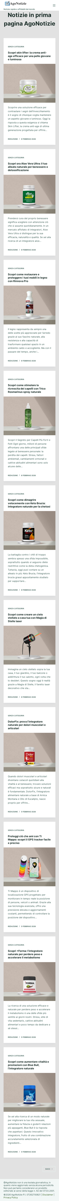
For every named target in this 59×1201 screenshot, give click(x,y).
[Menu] (54, 5)
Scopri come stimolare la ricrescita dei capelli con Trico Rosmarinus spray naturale (27, 388)
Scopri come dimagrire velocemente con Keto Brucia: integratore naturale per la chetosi (29, 503)
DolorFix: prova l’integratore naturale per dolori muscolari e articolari (27, 725)
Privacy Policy (11, 1197)
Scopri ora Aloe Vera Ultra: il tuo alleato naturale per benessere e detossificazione (28, 167)
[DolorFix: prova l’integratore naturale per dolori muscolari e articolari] (30, 752)
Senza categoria (16, 47)
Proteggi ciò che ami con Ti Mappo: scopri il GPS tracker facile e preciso (29, 839)
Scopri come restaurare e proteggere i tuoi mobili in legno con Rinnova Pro (27, 278)
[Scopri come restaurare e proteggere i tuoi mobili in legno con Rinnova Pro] (30, 305)
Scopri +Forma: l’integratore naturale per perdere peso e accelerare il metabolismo (25, 954)
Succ (47, 1169)
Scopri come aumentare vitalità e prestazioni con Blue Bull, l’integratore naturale (28, 1065)
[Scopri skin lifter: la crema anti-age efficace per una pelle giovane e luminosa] (30, 83)
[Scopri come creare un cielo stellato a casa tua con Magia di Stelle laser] (30, 645)
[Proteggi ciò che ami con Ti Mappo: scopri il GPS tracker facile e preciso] (30, 866)
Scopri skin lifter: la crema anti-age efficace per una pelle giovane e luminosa (29, 56)
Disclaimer (47, 1194)
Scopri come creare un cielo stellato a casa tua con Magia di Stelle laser (27, 618)
